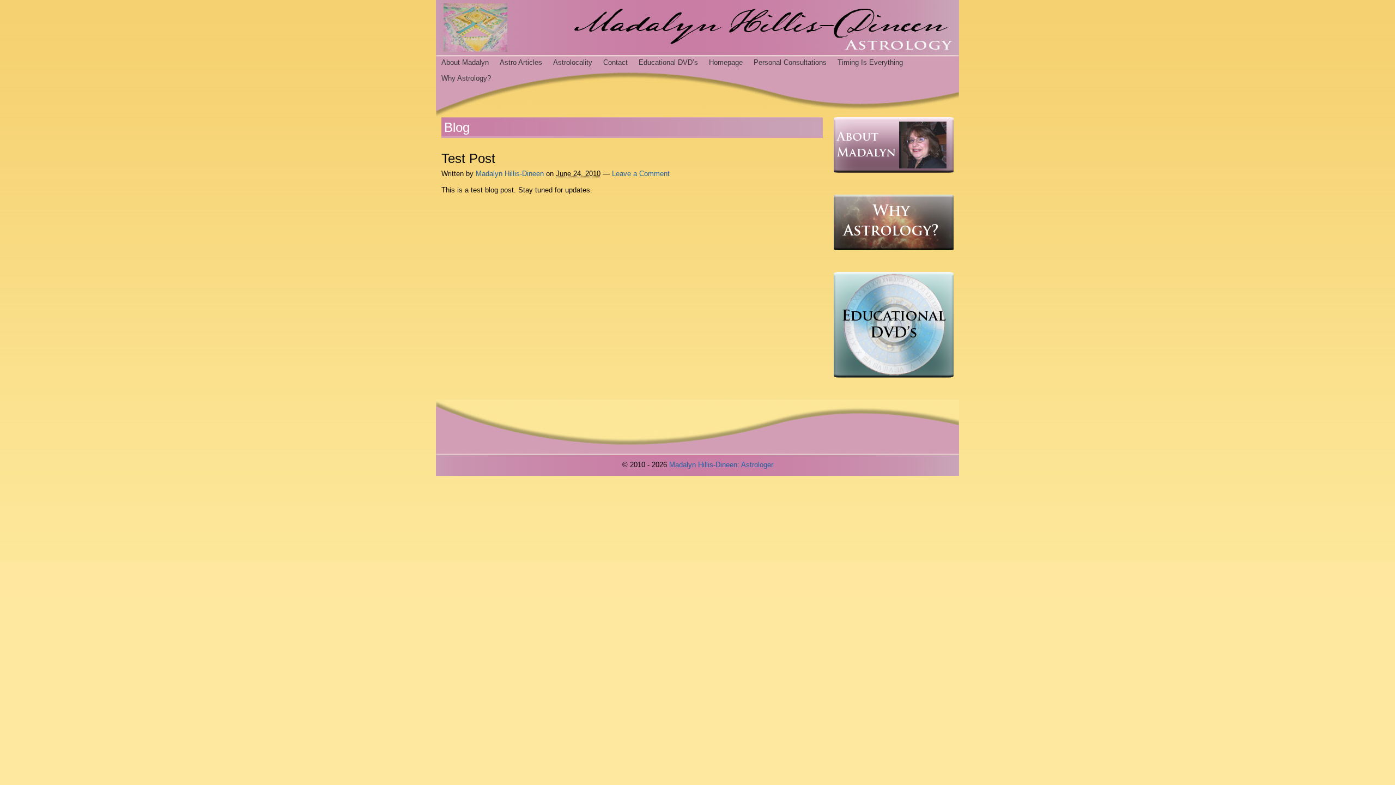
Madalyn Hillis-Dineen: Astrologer (721, 465)
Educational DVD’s (668, 62)
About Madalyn (465, 62)
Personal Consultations (790, 62)
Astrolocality (572, 62)
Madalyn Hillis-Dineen (510, 174)
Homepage (726, 62)
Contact (615, 62)
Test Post (468, 158)
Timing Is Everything (870, 62)
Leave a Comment (641, 174)
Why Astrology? (466, 78)
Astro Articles (521, 62)
